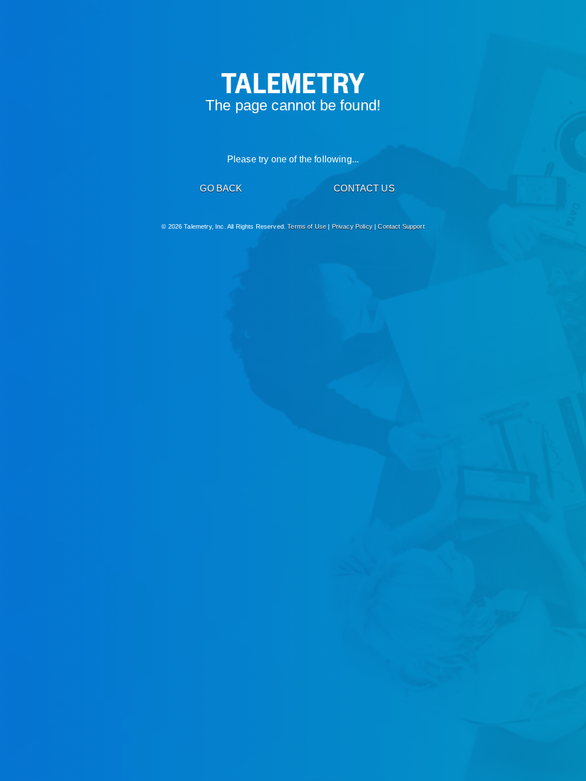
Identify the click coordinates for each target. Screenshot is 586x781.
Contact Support (401, 226)
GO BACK (221, 188)
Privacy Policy (352, 226)
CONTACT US (364, 188)
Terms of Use (306, 226)
